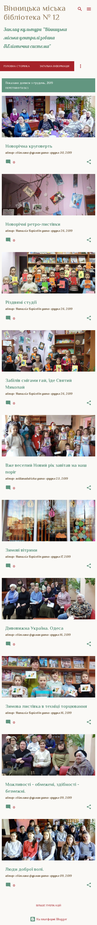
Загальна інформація (54, 66)
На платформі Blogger (51, 919)
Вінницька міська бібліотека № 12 (35, 13)
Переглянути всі (16, 88)
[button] (89, 162)
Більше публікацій (48, 905)
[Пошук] (80, 9)
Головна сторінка (17, 66)
